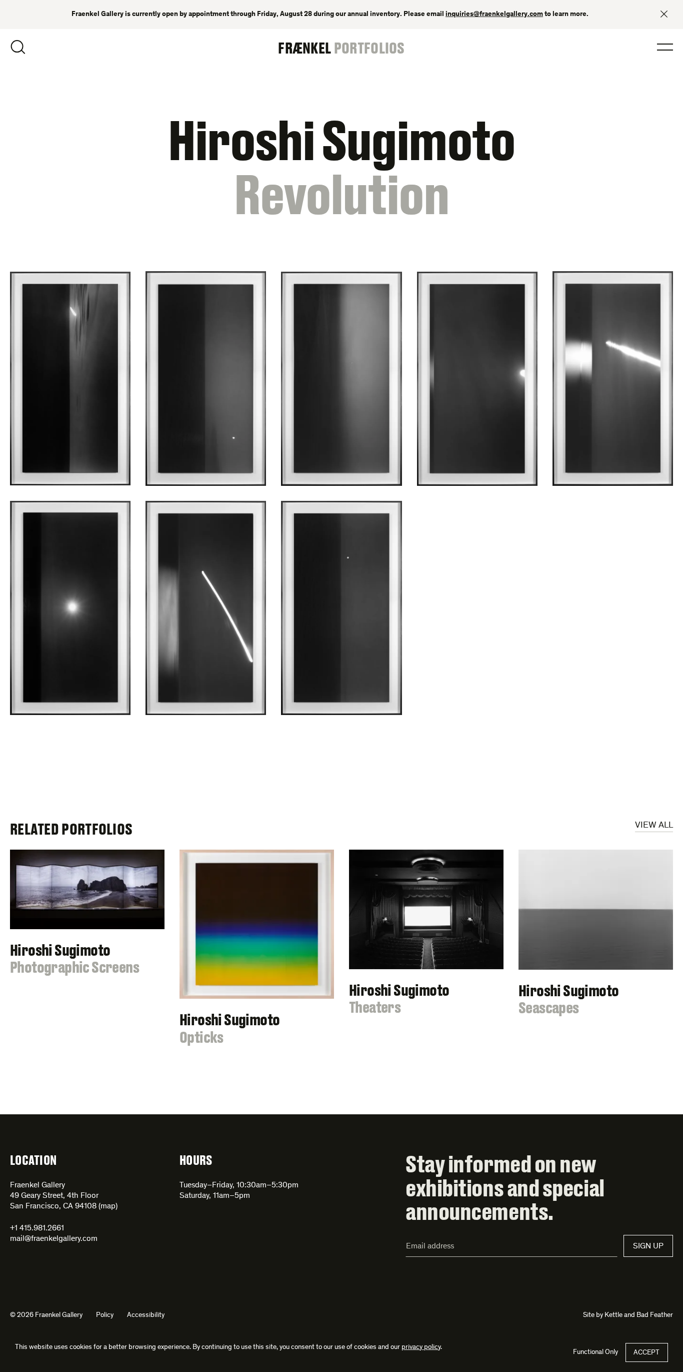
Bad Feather (654, 1315)
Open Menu (665, 47)
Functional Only (595, 1352)
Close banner (664, 14)
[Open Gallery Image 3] (341, 379)
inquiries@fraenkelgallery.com (494, 14)
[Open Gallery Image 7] (206, 608)
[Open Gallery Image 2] (206, 378)
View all (654, 825)
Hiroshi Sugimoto (341, 140)
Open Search (18, 47)
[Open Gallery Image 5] (612, 378)
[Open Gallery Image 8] (341, 608)
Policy (105, 1315)
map (108, 1206)
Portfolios (369, 48)
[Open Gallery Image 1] (70, 379)
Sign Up (648, 1246)
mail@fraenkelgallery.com (54, 1239)
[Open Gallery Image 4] (477, 379)
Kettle (613, 1315)
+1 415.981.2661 (37, 1228)
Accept (647, 1352)
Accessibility (145, 1315)
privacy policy (421, 1347)
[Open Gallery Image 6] (70, 608)
